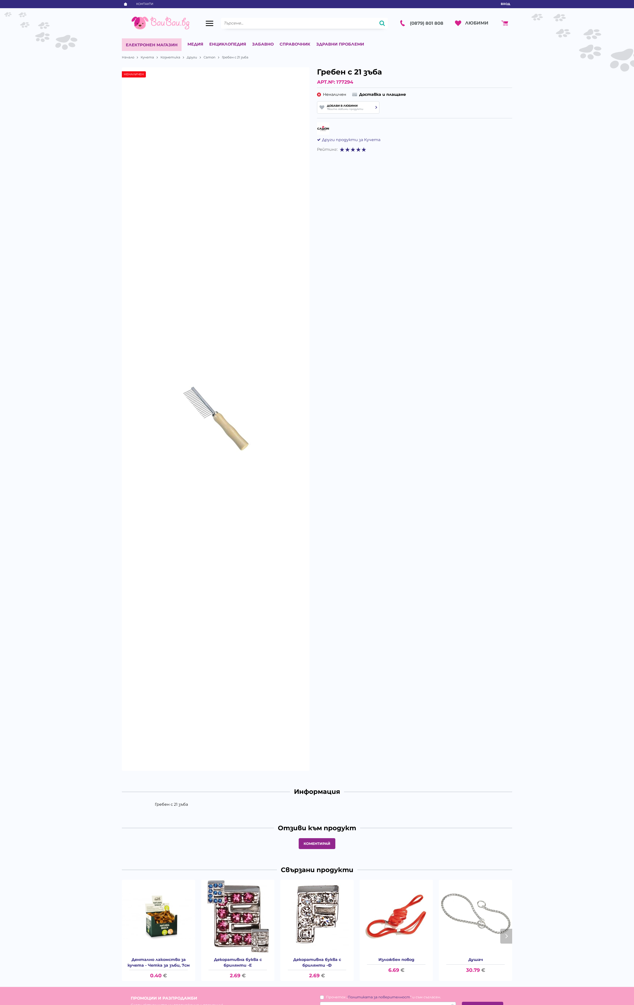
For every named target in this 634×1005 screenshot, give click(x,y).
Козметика (170, 57)
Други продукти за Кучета (351, 139)
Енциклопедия (227, 44)
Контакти (144, 4)
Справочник (295, 44)
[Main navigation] (209, 23)
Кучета (147, 57)
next (506, 936)
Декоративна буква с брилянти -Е (238, 962)
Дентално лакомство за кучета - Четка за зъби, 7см (159, 962)
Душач (475, 959)
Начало (128, 57)
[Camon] (323, 128)
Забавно (263, 44)
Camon (209, 57)
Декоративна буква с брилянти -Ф (317, 962)
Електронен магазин (152, 45)
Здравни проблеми (340, 44)
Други (192, 57)
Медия (195, 44)
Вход (505, 4)
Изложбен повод (396, 959)
